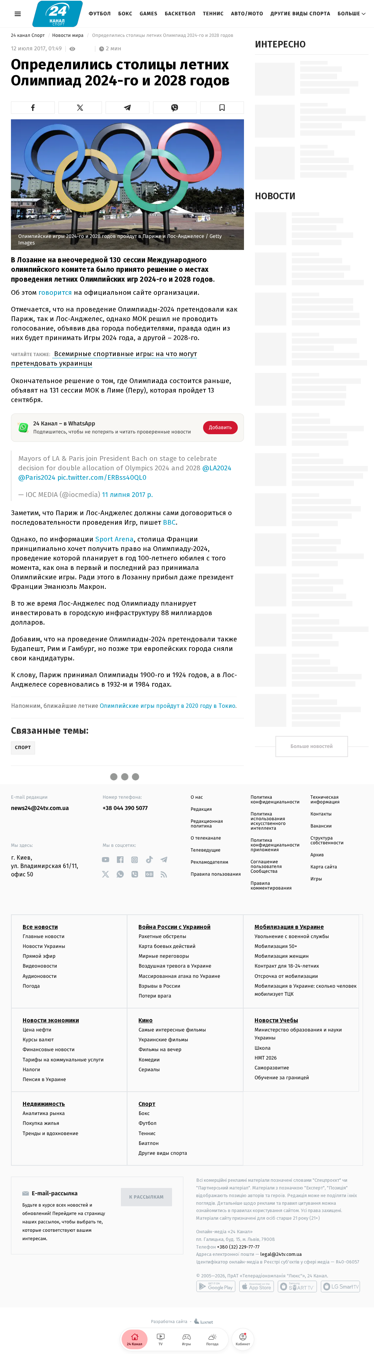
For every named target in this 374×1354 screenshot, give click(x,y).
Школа (263, 1048)
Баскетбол (180, 14)
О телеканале (206, 838)
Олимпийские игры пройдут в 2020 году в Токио (167, 705)
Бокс (125, 14)
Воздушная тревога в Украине (174, 966)
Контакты (321, 814)
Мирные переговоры (163, 956)
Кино (145, 1020)
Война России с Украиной (174, 926)
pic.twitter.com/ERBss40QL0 (101, 477)
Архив (317, 855)
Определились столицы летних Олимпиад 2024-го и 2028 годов (163, 35)
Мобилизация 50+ (276, 946)
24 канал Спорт (28, 35)
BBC (169, 522)
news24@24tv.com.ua (40, 808)
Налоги (31, 1069)
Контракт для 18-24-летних (287, 966)
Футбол (100, 14)
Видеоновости (40, 966)
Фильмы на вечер (159, 1049)
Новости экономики (51, 1020)
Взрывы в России (159, 986)
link (105, 859)
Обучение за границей (282, 1078)
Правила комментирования (271, 886)
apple (256, 1286)
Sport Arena (114, 539)
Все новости (40, 926)
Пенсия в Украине (44, 1079)
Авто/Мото (247, 14)
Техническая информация (325, 800)
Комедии (149, 1060)
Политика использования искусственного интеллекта (268, 821)
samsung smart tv (340, 1286)
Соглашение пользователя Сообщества (266, 867)
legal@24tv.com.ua (281, 1254)
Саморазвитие (272, 1068)
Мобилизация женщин (282, 956)
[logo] (57, 13)
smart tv (297, 1286)
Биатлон (148, 1143)
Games (149, 14)
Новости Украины (44, 946)
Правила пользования (216, 874)
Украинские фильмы (163, 1040)
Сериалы (149, 1069)
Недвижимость (44, 1103)
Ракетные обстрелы (162, 936)
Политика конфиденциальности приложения (275, 845)
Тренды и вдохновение (50, 1133)
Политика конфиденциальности (275, 800)
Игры (316, 879)
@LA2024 (217, 468)
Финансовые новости (49, 1049)
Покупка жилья (41, 1123)
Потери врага (154, 996)
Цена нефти (37, 1030)
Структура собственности (327, 840)
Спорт (146, 1103)
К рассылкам (146, 1197)
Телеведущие (206, 850)
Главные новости (44, 936)
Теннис (213, 14)
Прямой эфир (39, 956)
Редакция (201, 809)
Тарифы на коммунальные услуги (63, 1060)
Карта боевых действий (166, 946)
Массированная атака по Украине (179, 976)
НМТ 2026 (266, 1058)
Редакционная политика (207, 824)
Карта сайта (323, 867)
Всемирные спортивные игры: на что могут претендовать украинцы (104, 358)
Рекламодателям (209, 862)
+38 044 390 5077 (125, 808)
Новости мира (68, 35)
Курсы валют (38, 1040)
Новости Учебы (276, 1020)
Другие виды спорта (301, 14)
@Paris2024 (37, 477)
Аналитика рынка (44, 1113)
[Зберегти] (222, 107)
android (216, 1286)
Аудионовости (40, 976)
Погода (31, 986)
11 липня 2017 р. (127, 495)
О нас (197, 797)
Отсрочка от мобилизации (286, 976)
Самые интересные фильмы (172, 1030)
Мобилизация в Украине (289, 926)
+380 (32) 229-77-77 (238, 1247)
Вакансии (321, 826)
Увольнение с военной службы (292, 936)
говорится (56, 292)
